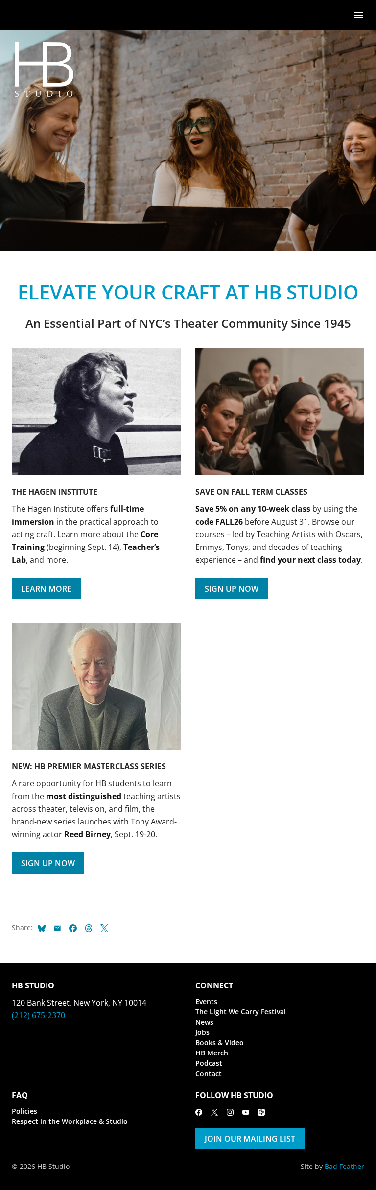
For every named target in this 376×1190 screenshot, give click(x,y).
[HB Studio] (21, 15)
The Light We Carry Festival (240, 1011)
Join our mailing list (250, 1138)
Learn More (46, 588)
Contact (208, 1073)
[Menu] (358, 14)
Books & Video (219, 1042)
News (204, 1022)
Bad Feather (344, 1166)
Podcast (208, 1063)
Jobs (202, 1032)
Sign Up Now (231, 588)
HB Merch (211, 1052)
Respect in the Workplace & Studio (70, 1121)
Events (206, 1001)
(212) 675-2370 (38, 1015)
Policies (24, 1111)
